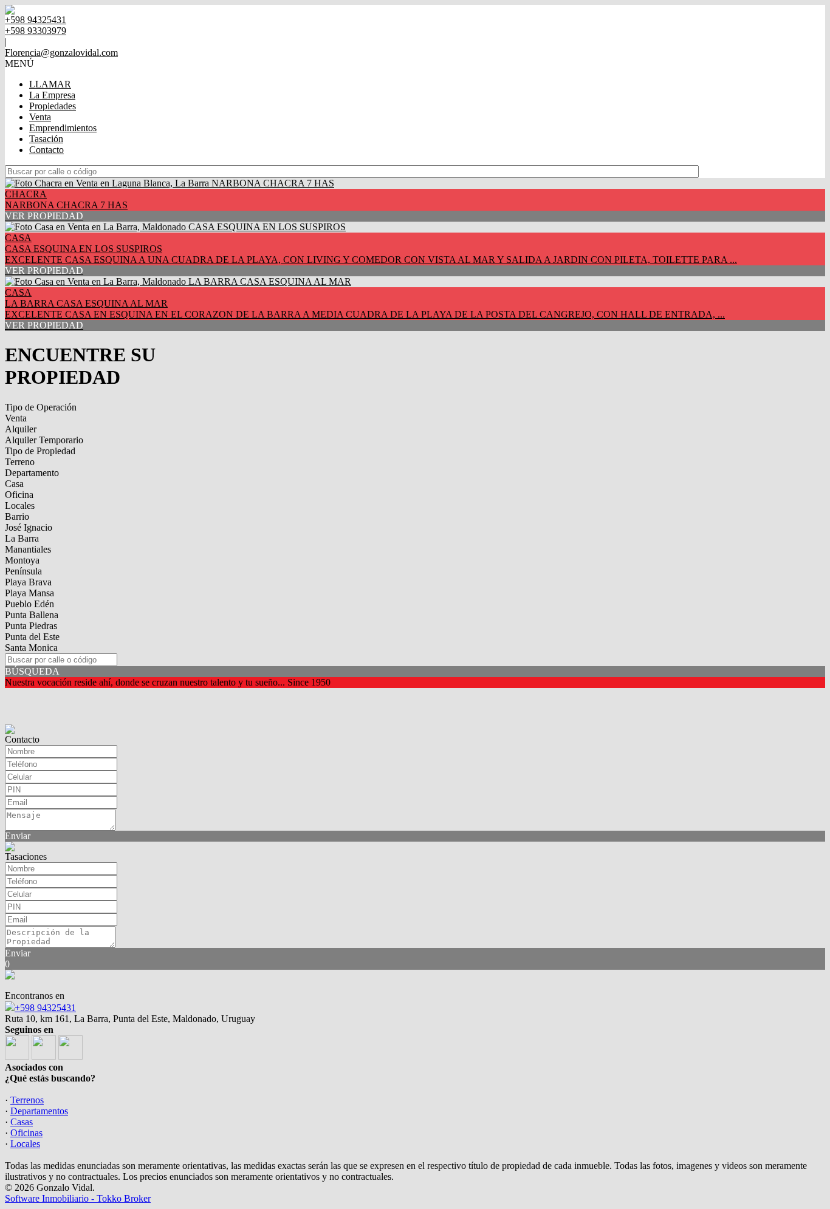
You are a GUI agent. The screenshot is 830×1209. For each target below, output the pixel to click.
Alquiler (20, 429)
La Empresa (52, 95)
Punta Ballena (31, 615)
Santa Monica (31, 647)
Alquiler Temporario (44, 440)
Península (23, 571)
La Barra (22, 538)
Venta (40, 117)
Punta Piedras (31, 626)
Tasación (46, 139)
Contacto (46, 150)
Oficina (19, 494)
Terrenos (27, 1100)
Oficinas (26, 1133)
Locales (20, 505)
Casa (14, 483)
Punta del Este (32, 637)
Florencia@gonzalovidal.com (61, 52)
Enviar (17, 836)
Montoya (22, 560)
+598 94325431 (45, 1008)
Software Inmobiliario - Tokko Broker (78, 1198)
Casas (21, 1122)
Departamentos (39, 1111)
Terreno (20, 462)
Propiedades (52, 106)
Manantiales (28, 549)
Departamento (32, 473)
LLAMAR (50, 84)
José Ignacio (28, 527)
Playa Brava (28, 582)
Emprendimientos (63, 128)
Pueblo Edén (29, 604)
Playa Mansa (29, 593)
